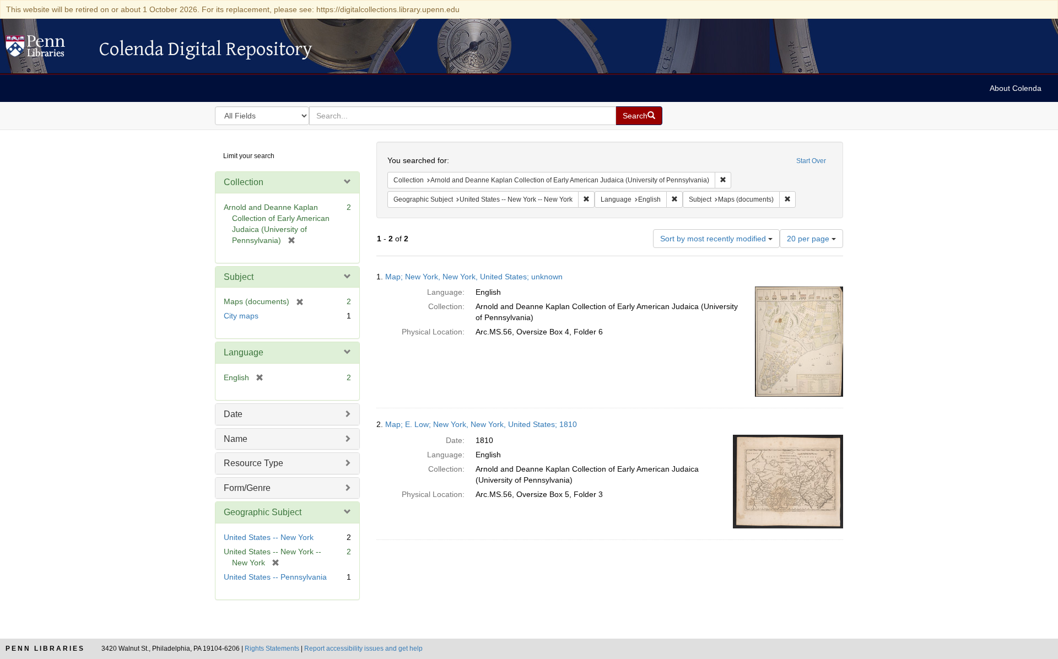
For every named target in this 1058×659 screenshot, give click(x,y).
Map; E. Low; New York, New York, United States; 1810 (481, 424)
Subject (238, 277)
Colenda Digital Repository (47, 49)
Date (233, 414)
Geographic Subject (262, 512)
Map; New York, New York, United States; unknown (474, 276)
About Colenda (1015, 88)
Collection (243, 182)
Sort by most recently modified (714, 238)
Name (235, 439)
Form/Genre (247, 488)
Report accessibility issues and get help (363, 648)
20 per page (809, 238)
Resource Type (253, 463)
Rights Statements (272, 648)
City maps (241, 315)
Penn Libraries (45, 648)
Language (243, 352)
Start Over (811, 161)
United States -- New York (269, 537)
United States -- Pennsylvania (275, 576)
